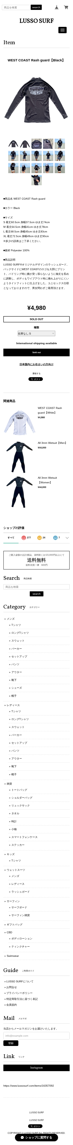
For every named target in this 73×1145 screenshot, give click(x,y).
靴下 (14, 679)
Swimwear (13, 955)
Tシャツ (16, 624)
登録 (10, 1043)
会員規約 (11, 1004)
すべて (11, 537)
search (36, 7)
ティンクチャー (20, 946)
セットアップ (19, 656)
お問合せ (11, 987)
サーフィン (13, 901)
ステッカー (18, 844)
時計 (14, 821)
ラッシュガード (20, 891)
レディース (13, 705)
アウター (16, 672)
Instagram (36, 1068)
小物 (14, 829)
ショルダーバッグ (21, 797)
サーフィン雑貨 (20, 915)
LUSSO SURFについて (20, 981)
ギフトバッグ (14, 924)
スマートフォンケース (24, 837)
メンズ (11, 618)
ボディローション (21, 938)
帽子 (14, 695)
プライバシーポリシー (19, 992)
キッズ (11, 854)
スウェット (18, 640)
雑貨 (9, 783)
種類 (36, 327)
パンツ (15, 664)
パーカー (16, 648)
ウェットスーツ (16, 869)
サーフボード (19, 907)
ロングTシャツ (20, 632)
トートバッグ (19, 789)
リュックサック (20, 805)
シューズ (16, 687)
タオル (15, 813)
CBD (9, 932)
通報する (36, 373)
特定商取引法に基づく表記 (22, 998)
